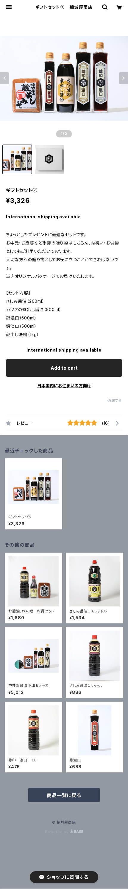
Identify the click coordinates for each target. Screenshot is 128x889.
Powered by (57, 832)
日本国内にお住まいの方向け (64, 385)
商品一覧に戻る (64, 795)
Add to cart (64, 368)
